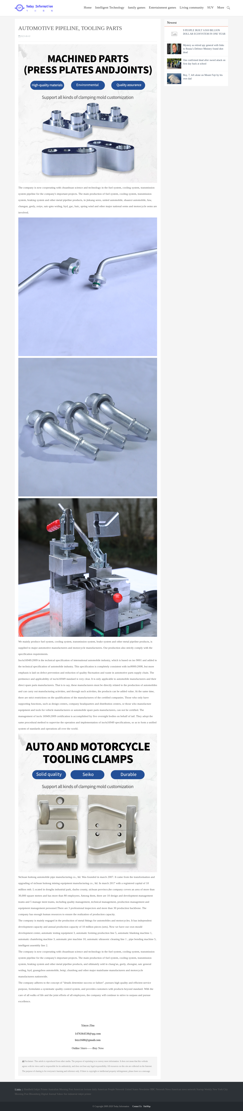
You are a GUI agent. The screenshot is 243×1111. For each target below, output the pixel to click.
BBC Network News (160, 1089)
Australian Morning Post (60, 1089)
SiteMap (146, 1106)
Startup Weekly (204, 1089)
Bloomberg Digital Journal (42, 1094)
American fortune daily (85, 1089)
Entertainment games (162, 7)
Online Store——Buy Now (88, 1048)
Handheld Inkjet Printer (36, 1089)
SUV (210, 7)
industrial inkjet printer (79, 1094)
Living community (192, 7)
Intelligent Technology (109, 7)
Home (88, 7)
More (220, 7)
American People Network (110, 1089)
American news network (183, 1089)
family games (136, 7)
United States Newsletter (137, 1089)
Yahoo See (62, 1094)
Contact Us (137, 1106)
